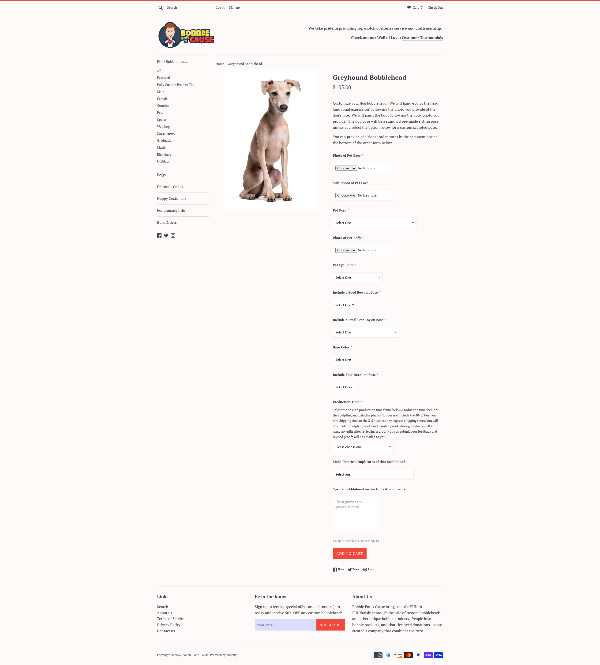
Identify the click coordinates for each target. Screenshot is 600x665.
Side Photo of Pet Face (350, 183)
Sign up (234, 7)
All (159, 71)
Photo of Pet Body (347, 237)
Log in (220, 7)
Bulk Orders (167, 222)
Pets (160, 112)
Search (162, 606)
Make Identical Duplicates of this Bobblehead (369, 461)
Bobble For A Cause (195, 655)
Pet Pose (339, 210)
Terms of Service (170, 618)
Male (160, 92)
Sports (161, 119)
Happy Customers (172, 198)
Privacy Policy (168, 624)
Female (162, 99)
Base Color (341, 347)
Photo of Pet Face (347, 155)
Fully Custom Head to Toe (175, 85)
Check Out (435, 7)
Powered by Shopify (223, 655)
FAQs (161, 174)
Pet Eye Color (343, 265)
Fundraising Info (171, 210)
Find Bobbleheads (172, 61)
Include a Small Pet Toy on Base (358, 319)
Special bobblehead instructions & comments (369, 489)
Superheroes (166, 133)
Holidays (163, 161)
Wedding (163, 127)
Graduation (165, 140)
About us (164, 612)
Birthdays (164, 154)
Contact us (166, 630)
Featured (163, 78)
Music (161, 147)
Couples (163, 105)
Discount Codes (170, 186)
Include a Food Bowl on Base (355, 292)
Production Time (346, 402)
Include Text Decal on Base (354, 374)
